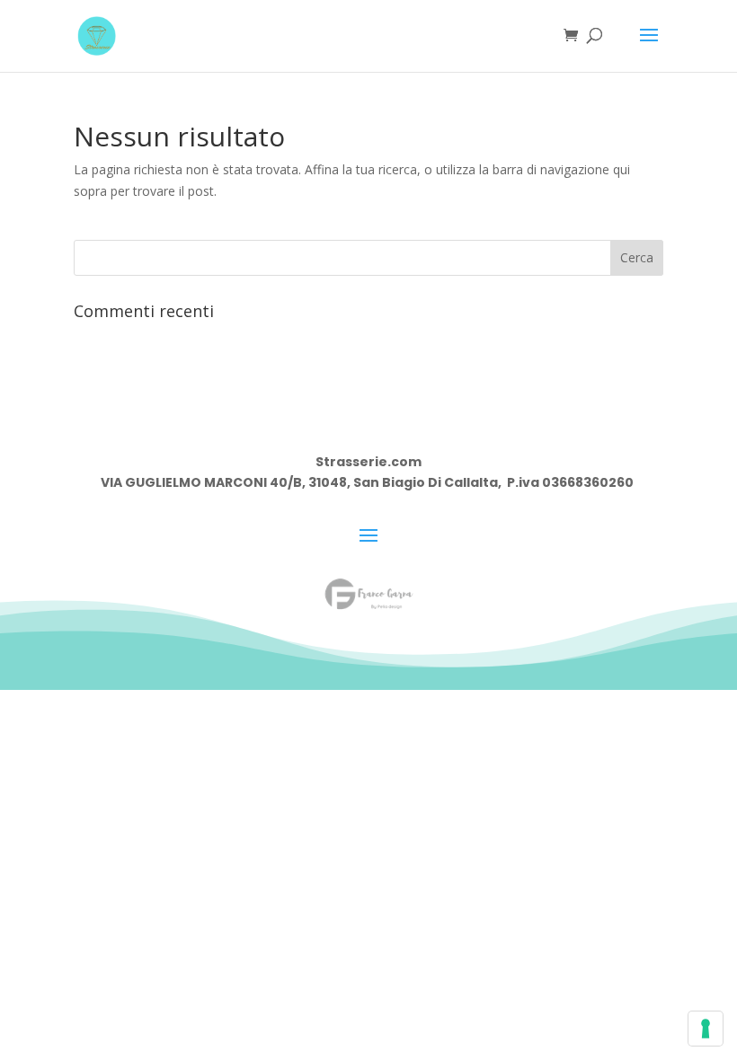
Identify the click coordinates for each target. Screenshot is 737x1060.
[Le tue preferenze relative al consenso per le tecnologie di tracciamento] (705, 1028)
